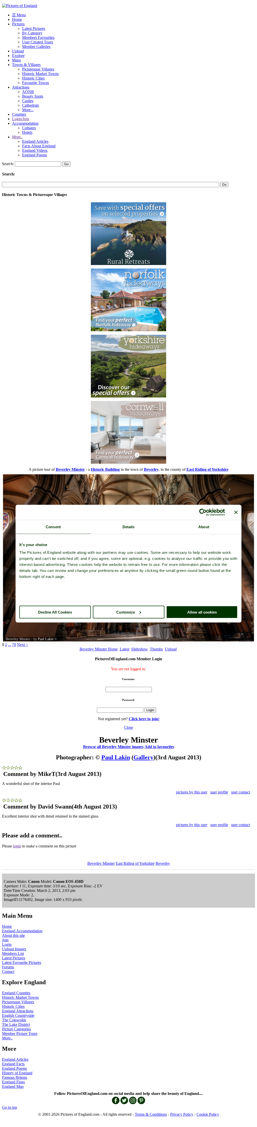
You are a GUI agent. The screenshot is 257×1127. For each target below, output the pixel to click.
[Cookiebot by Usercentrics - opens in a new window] (203, 512)
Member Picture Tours (19, 1033)
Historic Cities (33, 78)
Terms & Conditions (151, 1114)
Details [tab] (128, 526)
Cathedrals (30, 105)
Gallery (143, 757)
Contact (8, 971)
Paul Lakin (45, 639)
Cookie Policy (208, 1114)
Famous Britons (14, 1077)
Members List (13, 953)
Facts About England (38, 146)
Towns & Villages (26, 64)
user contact (240, 792)
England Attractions (17, 1011)
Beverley (163, 863)
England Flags (13, 1082)
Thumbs (156, 649)
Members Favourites (38, 37)
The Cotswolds (14, 1020)
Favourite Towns (35, 83)
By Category (32, 33)
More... (28, 110)
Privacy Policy (181, 1114)
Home (17, 19)
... (9, 644)
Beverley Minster (101, 863)
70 (14, 644)
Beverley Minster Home (99, 649)
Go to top (9, 1107)
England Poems (34, 155)
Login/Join (20, 119)
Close (128, 727)
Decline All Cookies (55, 612)
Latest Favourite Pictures (21, 962)
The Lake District (16, 1024)
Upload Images (14, 949)
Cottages (29, 128)
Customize (125, 612)
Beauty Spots (32, 96)
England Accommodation (22, 931)
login (17, 846)
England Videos (34, 150)
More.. (17, 137)
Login (7, 944)
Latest (124, 649)
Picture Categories (16, 1029)
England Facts (13, 1064)
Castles (27, 101)
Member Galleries (36, 46)
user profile (219, 792)
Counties (19, 114)
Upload (18, 51)
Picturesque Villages (38, 69)
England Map (13, 1086)
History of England (17, 1073)
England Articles (35, 141)
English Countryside (18, 1015)
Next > (22, 644)
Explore (18, 55)
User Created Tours (37, 42)
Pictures (18, 24)
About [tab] (203, 526)
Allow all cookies (202, 612)
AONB (28, 92)
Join (5, 940)
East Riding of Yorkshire (135, 863)
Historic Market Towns (40, 74)
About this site (13, 935)
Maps (16, 60)
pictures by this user (191, 792)
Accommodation (25, 123)
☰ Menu (19, 15)
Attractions (20, 87)
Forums (8, 967)
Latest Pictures (33, 28)
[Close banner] (236, 512)
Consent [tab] (53, 526)
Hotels (27, 132)
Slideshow (139, 649)
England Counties (16, 993)
